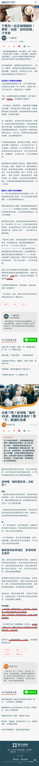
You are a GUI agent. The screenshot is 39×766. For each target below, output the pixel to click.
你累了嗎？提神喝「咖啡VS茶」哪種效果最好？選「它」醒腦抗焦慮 (18, 348)
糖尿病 (9, 278)
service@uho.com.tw (23, 752)
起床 (14, 304)
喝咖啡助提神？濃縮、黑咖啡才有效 (16, 715)
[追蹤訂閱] (24, 46)
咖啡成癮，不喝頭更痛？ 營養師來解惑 (17, 355)
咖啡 (6, 304)
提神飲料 (7, 654)
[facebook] (18, 756)
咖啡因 (9, 99)
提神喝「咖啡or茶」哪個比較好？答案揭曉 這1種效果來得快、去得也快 (20, 627)
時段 (23, 304)
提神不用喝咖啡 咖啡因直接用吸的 (16, 729)
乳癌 (12, 275)
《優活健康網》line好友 (18, 639)
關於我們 (16, 759)
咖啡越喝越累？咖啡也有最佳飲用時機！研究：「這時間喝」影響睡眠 (18, 700)
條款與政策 (24, 759)
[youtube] (21, 756)
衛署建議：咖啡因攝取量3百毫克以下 (16, 369)
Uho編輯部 (12, 37)
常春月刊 (11, 424)
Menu (37, 760)
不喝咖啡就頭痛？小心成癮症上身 (15, 374)
